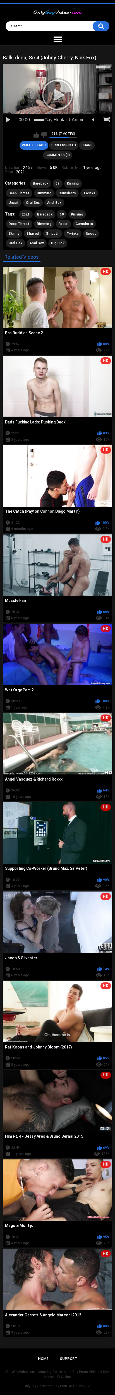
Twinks (89, 193)
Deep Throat (19, 193)
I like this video (36, 135)
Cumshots (67, 193)
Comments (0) (57, 155)
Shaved (33, 234)
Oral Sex (33, 203)
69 (58, 183)
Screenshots (63, 145)
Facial (63, 224)
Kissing (73, 183)
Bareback (40, 183)
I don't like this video (44, 135)
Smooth (52, 234)
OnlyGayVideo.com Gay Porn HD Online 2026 (57, 1386)
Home (43, 1359)
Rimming (44, 193)
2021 (26, 214)
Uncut (14, 203)
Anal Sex (54, 203)
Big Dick (57, 243)
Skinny (14, 234)
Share (87, 145)
